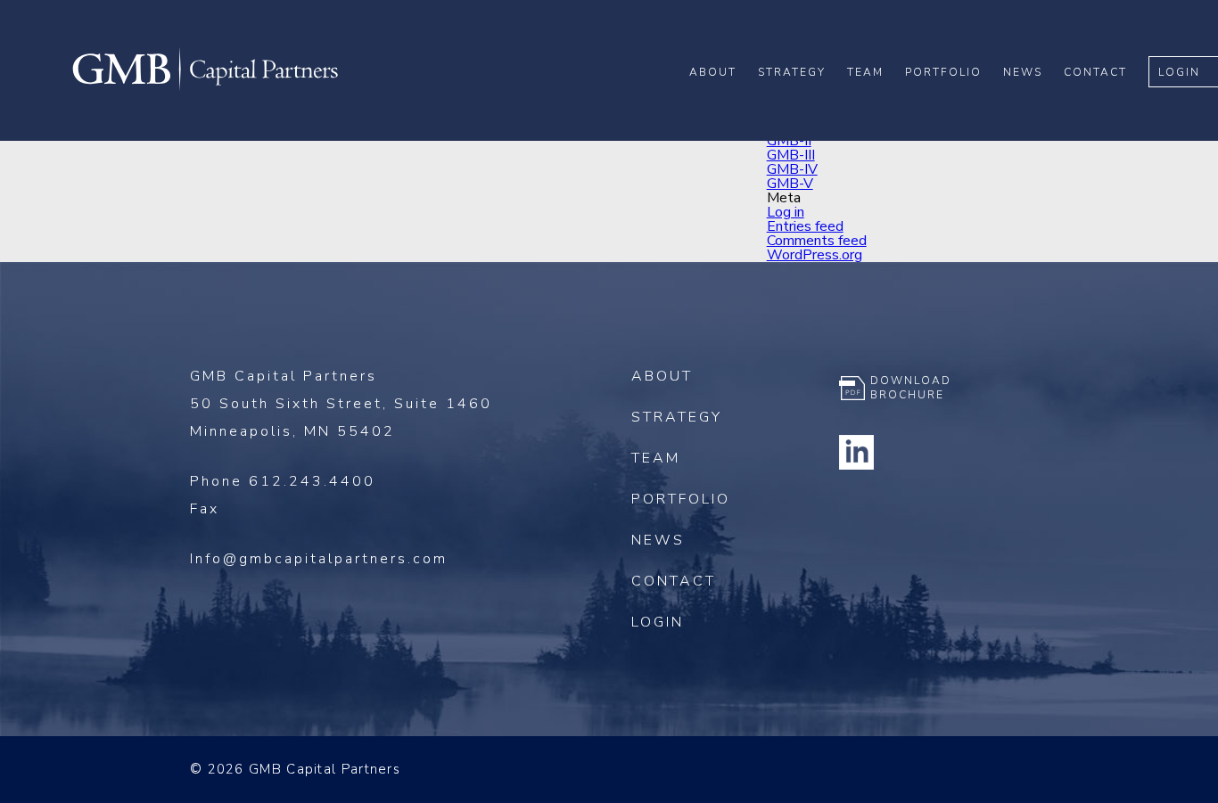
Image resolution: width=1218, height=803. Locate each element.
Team (865, 72)
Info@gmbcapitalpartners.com (319, 559)
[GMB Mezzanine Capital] (205, 88)
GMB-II (789, 141)
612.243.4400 (312, 481)
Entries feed (805, 226)
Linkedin (857, 452)
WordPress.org (814, 255)
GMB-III (791, 155)
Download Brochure (910, 387)
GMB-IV (792, 169)
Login (1179, 72)
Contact (1095, 72)
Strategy (792, 72)
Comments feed (817, 240)
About (713, 72)
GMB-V (790, 183)
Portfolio (943, 72)
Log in (785, 212)
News (1022, 72)
